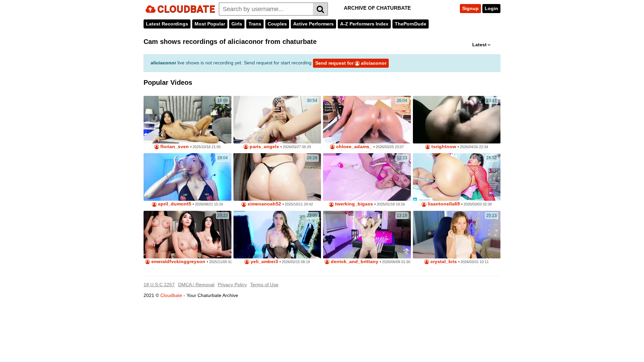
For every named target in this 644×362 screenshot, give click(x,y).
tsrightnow (443, 146)
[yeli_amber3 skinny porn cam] (277, 234)
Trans (255, 23)
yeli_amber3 (263, 261)
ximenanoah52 (263, 203)
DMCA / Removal (196, 284)
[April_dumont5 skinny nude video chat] (187, 177)
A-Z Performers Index (364, 23)
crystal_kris (443, 261)
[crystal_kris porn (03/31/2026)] (457, 234)
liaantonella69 (443, 203)
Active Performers (313, 23)
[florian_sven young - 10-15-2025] (187, 119)
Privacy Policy (232, 284)
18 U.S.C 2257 (159, 284)
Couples (277, 23)
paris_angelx (263, 146)
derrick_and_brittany (353, 261)
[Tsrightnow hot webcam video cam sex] (457, 119)
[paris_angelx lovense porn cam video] (277, 119)
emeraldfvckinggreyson (177, 261)
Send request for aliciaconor (350, 63)
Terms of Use (264, 284)
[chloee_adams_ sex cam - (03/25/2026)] (367, 119)
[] (320, 9)
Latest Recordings (167, 23)
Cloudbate (171, 295)
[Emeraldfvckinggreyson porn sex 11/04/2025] (187, 234)
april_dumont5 (174, 203)
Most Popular (210, 23)
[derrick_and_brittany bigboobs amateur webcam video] (367, 234)
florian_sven (174, 146)
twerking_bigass (353, 203)
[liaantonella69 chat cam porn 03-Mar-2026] (457, 177)
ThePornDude (410, 23)
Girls (236, 23)
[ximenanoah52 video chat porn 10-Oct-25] (277, 177)
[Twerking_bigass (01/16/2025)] (367, 177)
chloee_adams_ (353, 146)
